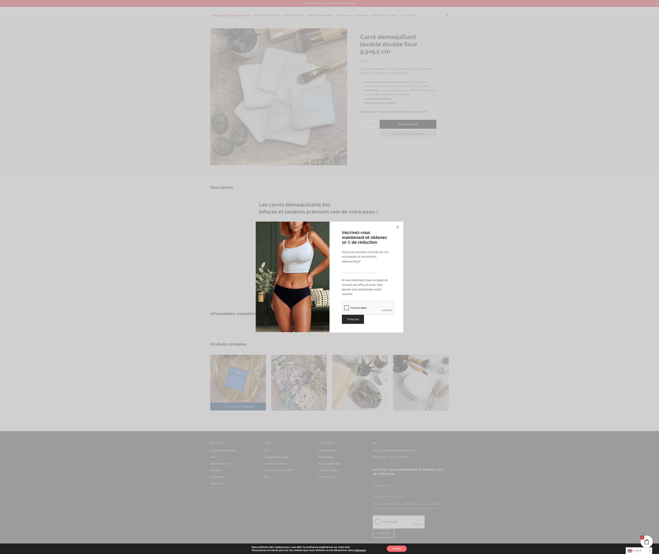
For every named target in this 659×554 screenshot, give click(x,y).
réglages (360, 550)
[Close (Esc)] (398, 227)
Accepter (397, 548)
